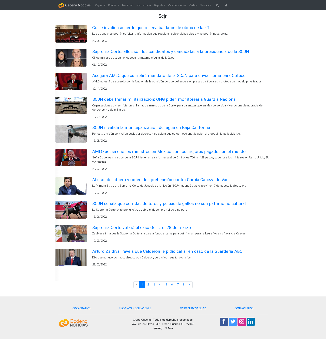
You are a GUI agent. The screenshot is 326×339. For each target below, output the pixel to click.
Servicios (205, 5)
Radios (193, 5)
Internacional (143, 5)
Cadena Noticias (77, 5)
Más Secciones (177, 5)
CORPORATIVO (81, 308)
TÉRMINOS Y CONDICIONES (135, 308)
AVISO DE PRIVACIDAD (192, 308)
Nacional (127, 5)
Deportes (159, 5)
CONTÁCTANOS (244, 308)
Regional (100, 5)
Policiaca (113, 5)
